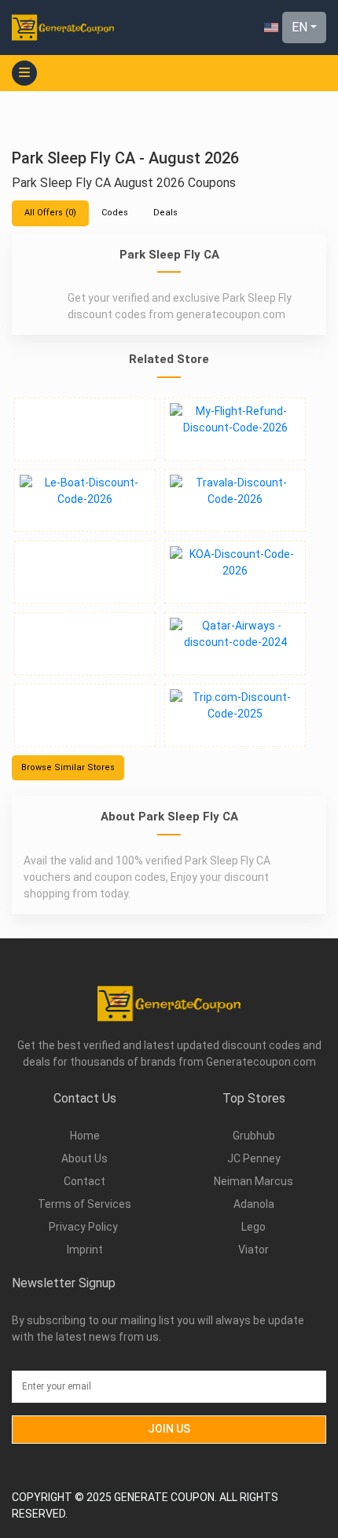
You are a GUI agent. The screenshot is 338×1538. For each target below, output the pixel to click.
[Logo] (63, 27)
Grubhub (254, 1135)
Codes (114, 212)
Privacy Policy (84, 1226)
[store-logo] (85, 429)
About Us (84, 1158)
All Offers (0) (50, 212)
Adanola (253, 1204)
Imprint (85, 1249)
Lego (253, 1226)
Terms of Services (84, 1204)
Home (85, 1135)
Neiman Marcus (253, 1181)
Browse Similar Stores (68, 767)
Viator (253, 1249)
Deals (165, 212)
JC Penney (254, 1158)
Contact (84, 1181)
